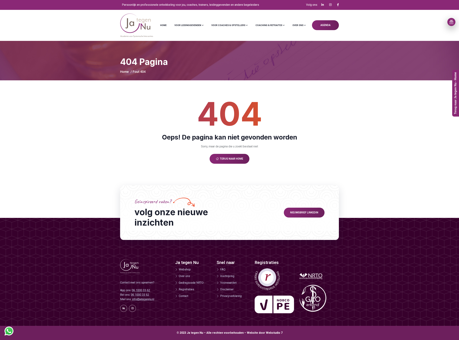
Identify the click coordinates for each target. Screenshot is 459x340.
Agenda (325, 25)
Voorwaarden (228, 282)
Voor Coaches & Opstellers (228, 25)
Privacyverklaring (231, 296)
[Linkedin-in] (123, 308)
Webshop (185, 269)
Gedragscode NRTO (191, 282)
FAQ (222, 269)
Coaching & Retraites (268, 25)
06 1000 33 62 (141, 290)
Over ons (297, 25)
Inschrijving (227, 276)
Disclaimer (227, 289)
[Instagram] (132, 308)
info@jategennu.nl (143, 299)
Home (163, 25)
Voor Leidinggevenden (187, 25)
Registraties (186, 289)
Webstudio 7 (274, 332)
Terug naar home (231, 158)
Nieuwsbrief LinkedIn (304, 212)
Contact (183, 296)
